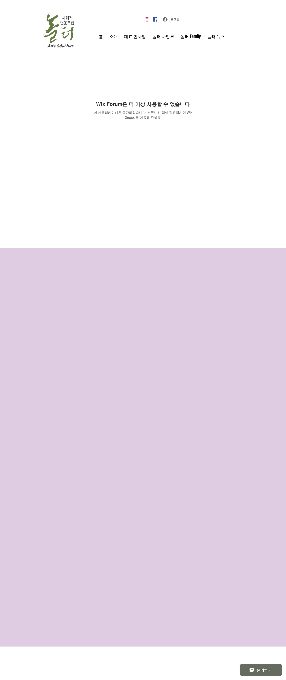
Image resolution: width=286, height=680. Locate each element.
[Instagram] (147, 19)
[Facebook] (155, 19)
